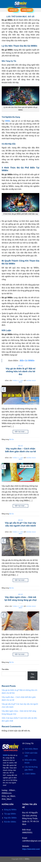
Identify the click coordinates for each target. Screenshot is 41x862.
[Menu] (3, 4)
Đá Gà (20, 365)
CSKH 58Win (30, 774)
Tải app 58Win (10, 814)
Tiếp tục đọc (20, 431)
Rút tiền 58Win (10, 822)
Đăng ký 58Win (10, 810)
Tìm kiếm (5, 669)
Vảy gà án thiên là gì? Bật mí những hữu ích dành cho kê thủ (20, 371)
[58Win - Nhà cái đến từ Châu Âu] (20, 4)
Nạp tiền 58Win (10, 818)
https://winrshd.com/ (31, 849)
